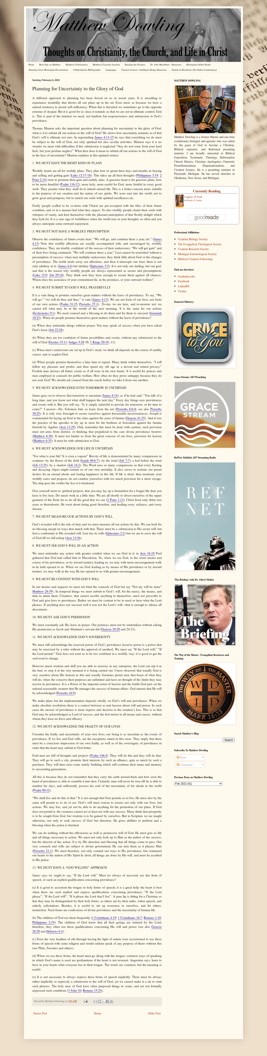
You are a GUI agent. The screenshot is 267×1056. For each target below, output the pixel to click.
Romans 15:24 (92, 990)
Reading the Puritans (135, 64)
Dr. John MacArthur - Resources (165, 64)
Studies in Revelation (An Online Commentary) (194, 70)
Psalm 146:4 (99, 755)
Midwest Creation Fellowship (195, 259)
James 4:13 (100, 299)
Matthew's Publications (76, 64)
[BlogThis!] (99, 1001)
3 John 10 (74, 990)
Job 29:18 (56, 275)
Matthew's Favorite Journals (106, 64)
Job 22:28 (55, 330)
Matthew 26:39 (42, 591)
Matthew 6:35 (42, 440)
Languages (111, 70)
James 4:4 (65, 266)
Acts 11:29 (67, 427)
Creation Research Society (193, 249)
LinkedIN (183, 286)
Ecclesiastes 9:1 (43, 313)
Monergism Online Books (198, 64)
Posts (182, 757)
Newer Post (40, 1013)
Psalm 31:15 (68, 304)
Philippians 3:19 (147, 175)
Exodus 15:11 (58, 342)
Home (31, 64)
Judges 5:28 (76, 342)
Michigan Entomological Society (197, 254)
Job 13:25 (40, 465)
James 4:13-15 (104, 137)
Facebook (183, 281)
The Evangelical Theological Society (200, 244)
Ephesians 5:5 (100, 266)
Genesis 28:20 (110, 629)
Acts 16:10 (147, 553)
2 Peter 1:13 (115, 500)
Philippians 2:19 (43, 922)
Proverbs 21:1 (42, 851)
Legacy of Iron (193, 197)
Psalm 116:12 (70, 184)
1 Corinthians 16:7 (130, 918)
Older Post (154, 1013)
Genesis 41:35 (135, 418)
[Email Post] (85, 1001)
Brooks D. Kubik (194, 200)
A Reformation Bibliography (87, 70)
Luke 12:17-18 (81, 175)
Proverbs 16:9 (66, 693)
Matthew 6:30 (42, 436)
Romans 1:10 (152, 918)
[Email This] (95, 1001)
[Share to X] (103, 1001)
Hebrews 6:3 (54, 931)
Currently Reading (206, 191)
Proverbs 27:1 (88, 304)
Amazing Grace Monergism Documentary (48, 70)
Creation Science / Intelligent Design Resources (144, 70)
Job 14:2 (74, 465)
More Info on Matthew (49, 64)
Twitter (182, 291)
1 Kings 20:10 (99, 342)
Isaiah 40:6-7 (89, 460)
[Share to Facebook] (107, 1001)
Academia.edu (186, 276)
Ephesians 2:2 (115, 533)
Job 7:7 (124, 460)
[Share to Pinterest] (111, 1001)
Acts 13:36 (73, 538)
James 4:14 (110, 395)
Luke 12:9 (40, 275)
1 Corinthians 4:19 (104, 918)
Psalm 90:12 (41, 790)
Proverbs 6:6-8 (126, 409)
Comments (186, 765)
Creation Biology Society (193, 239)
